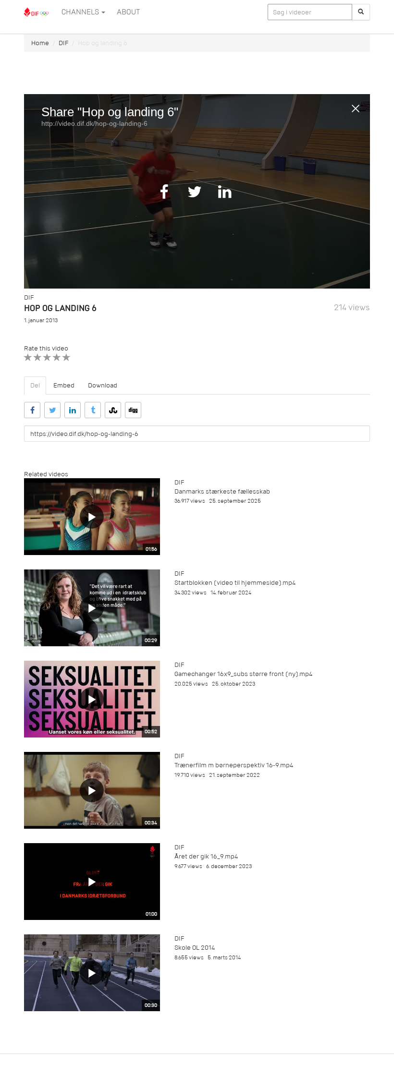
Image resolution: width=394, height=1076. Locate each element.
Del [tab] (35, 385)
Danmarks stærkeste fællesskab (222, 491)
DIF (63, 43)
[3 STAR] (47, 357)
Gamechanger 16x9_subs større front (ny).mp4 (243, 673)
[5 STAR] (66, 357)
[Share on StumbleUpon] (113, 410)
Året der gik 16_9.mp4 (206, 856)
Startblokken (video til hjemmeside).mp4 (235, 582)
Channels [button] (81, 12)
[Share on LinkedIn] (72, 410)
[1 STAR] (28, 357)
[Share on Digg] (133, 410)
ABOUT (128, 12)
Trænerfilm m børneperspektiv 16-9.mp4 (233, 765)
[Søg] (361, 12)
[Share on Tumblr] (93, 410)
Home (40, 43)
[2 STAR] (38, 357)
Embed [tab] (63, 385)
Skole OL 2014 (194, 947)
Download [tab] (102, 385)
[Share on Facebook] (32, 410)
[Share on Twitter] (52, 410)
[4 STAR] (57, 357)
